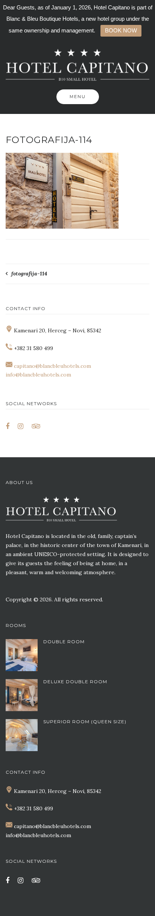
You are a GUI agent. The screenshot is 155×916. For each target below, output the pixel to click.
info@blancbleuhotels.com (38, 374)
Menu (78, 96)
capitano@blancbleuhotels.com (52, 366)
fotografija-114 (29, 273)
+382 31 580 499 (33, 808)
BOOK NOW (121, 30)
